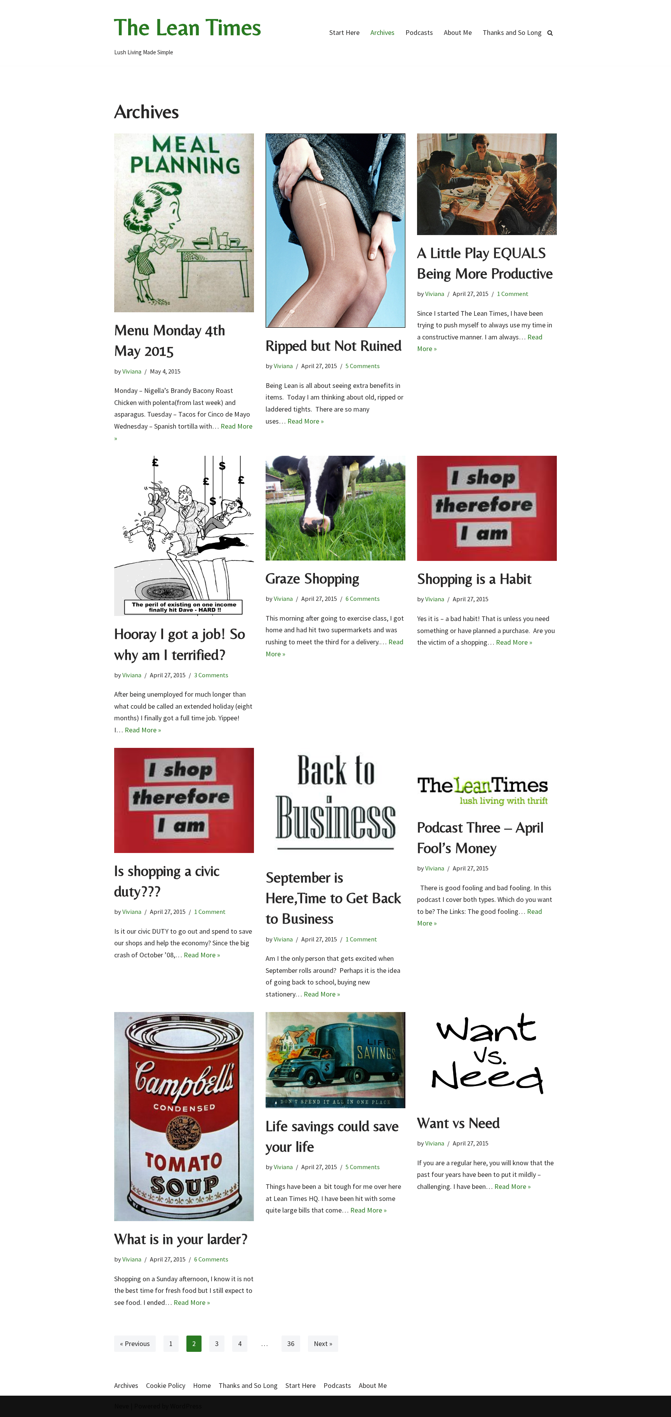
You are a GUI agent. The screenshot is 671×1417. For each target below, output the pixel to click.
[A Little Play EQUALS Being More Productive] (487, 184)
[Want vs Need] (487, 1058)
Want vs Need (458, 1123)
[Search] (550, 33)
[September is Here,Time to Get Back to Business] (335, 804)
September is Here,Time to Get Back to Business (333, 898)
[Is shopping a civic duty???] (184, 800)
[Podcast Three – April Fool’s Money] (487, 779)
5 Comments (363, 366)
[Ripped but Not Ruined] (335, 230)
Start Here (344, 32)
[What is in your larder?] (184, 1116)
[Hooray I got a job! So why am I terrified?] (184, 536)
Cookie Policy (165, 1385)
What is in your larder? (180, 1238)
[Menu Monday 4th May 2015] (184, 223)
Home (202, 1385)
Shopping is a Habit (474, 578)
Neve (121, 1405)
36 (290, 1343)
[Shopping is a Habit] (487, 508)
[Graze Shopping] (335, 508)
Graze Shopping (313, 578)
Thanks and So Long (512, 32)
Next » (323, 1343)
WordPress (186, 1405)
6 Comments (363, 598)
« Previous (135, 1343)
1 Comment (512, 294)
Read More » (305, 421)
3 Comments (211, 675)
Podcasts (419, 32)
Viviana (131, 371)
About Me (458, 32)
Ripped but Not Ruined (334, 345)
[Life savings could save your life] (335, 1060)
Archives (382, 32)
